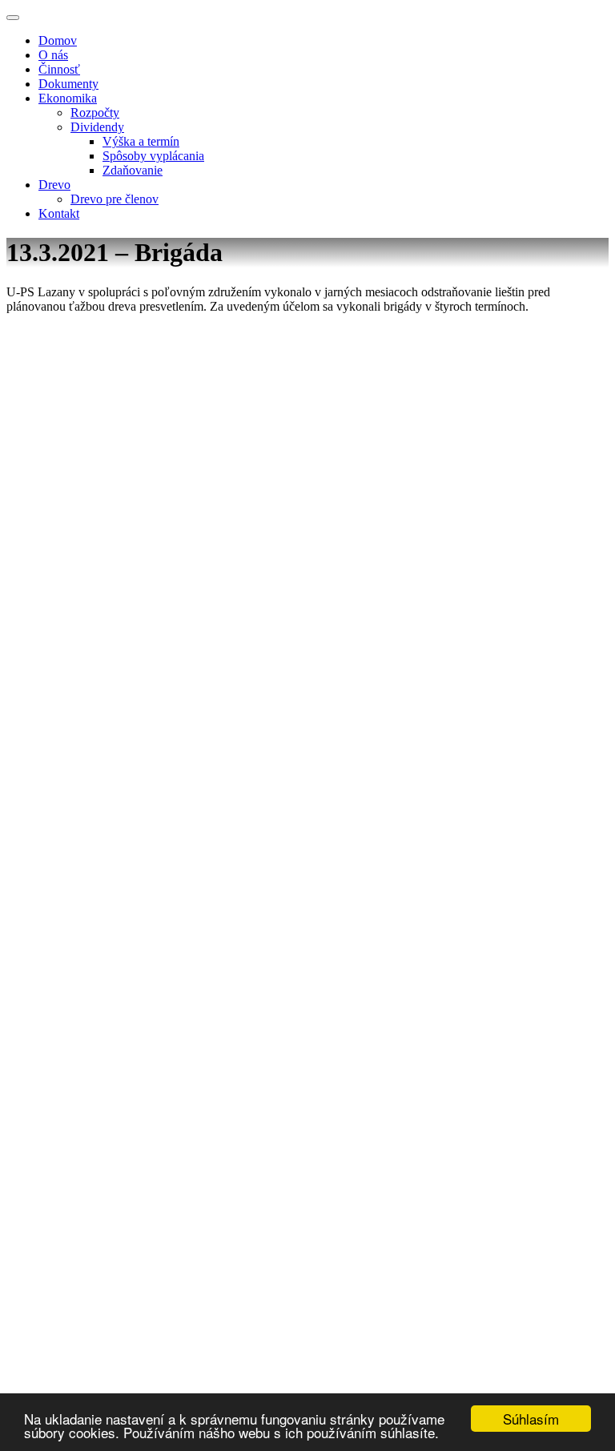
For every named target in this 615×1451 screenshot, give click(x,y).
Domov (57, 40)
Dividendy (97, 127)
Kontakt (58, 213)
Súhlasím (531, 1419)
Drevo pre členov (114, 199)
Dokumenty (68, 83)
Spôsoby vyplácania (153, 156)
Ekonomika (67, 98)
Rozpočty (94, 112)
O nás (53, 55)
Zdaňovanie (132, 170)
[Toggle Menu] (12, 17)
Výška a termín (140, 141)
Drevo (54, 184)
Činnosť (59, 69)
